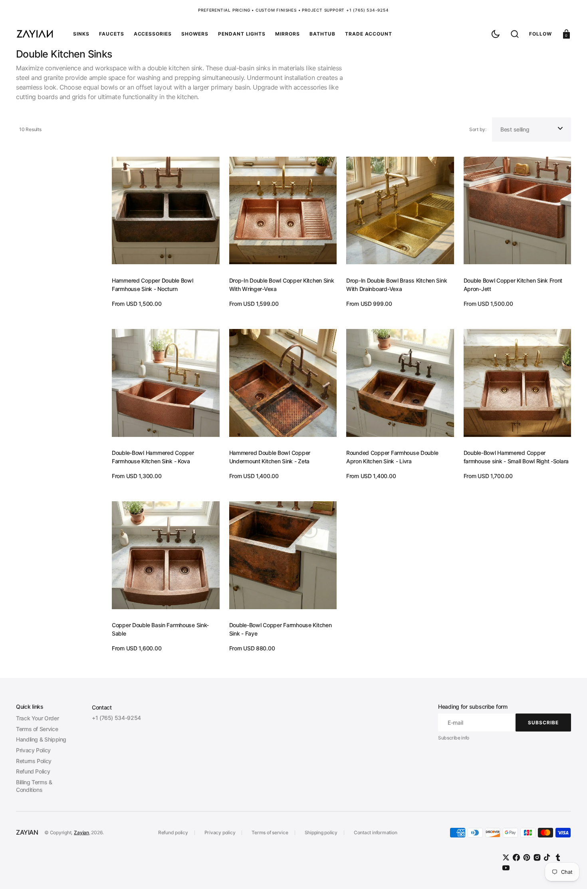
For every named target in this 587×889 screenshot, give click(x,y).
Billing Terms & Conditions (34, 786)
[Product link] (166, 229)
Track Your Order (37, 718)
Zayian (81, 832)
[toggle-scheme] (495, 34)
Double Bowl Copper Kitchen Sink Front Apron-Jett (513, 284)
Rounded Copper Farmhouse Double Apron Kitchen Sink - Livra (392, 456)
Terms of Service (37, 729)
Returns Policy (34, 760)
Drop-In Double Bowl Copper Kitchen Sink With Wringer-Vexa (281, 284)
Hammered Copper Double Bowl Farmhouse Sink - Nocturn (152, 284)
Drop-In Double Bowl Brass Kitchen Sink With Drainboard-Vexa (396, 284)
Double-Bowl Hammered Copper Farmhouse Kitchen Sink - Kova (153, 456)
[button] (514, 34)
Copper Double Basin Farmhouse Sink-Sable (160, 629)
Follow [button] (540, 34)
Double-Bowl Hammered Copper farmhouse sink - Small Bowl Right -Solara (516, 456)
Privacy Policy (33, 750)
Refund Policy (33, 771)
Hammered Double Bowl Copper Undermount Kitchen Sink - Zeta (269, 456)
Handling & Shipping (41, 739)
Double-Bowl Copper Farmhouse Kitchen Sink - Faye (280, 629)
